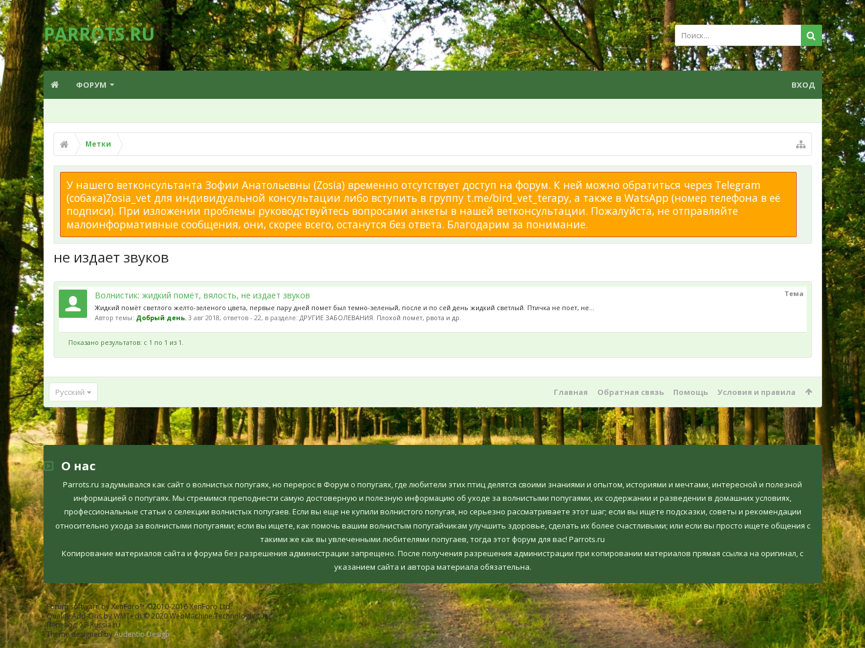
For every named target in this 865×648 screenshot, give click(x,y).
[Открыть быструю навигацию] (800, 144)
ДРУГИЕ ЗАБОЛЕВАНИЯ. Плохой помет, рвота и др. (380, 317)
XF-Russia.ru (100, 625)
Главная (571, 392)
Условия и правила (756, 392)
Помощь (690, 392)
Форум (91, 84)
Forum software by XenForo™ (139, 607)
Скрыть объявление (804, 177)
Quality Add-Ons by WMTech (160, 616)
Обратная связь (630, 392)
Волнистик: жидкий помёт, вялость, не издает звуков (202, 295)
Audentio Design (141, 634)
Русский (70, 392)
